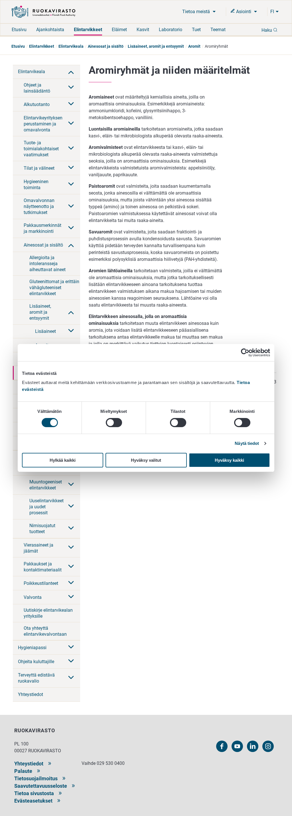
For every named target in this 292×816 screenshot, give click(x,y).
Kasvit (143, 29)
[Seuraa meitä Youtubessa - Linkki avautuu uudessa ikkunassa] (237, 746)
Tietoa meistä (196, 11)
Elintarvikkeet (88, 29)
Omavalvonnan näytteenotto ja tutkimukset (39, 206)
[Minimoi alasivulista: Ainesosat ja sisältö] (71, 244)
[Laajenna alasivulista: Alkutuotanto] (71, 104)
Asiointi (243, 11)
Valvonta (33, 597)
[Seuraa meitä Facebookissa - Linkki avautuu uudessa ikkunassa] (222, 746)
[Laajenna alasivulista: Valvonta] (71, 597)
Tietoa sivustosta (34, 793)
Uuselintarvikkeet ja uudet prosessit (46, 506)
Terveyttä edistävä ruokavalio (36, 678)
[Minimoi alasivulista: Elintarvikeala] (71, 71)
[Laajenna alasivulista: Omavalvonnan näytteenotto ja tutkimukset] (71, 206)
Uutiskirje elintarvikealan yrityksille (48, 613)
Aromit (194, 46)
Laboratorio (170, 29)
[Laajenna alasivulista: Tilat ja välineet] (71, 168)
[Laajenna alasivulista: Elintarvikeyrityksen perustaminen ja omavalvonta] (71, 123)
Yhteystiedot (30, 694)
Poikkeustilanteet (41, 583)
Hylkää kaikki (63, 460)
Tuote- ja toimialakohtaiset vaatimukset (41, 148)
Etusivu (19, 29)
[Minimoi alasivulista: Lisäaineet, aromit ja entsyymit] (71, 312)
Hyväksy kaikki (229, 460)
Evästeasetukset (33, 801)
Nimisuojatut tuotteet (42, 528)
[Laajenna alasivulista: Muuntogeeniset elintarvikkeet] (71, 484)
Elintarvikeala (71, 46)
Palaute (23, 771)
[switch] (114, 422)
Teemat (218, 29)
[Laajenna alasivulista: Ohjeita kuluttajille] (71, 661)
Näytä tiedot (247, 443)
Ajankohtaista (50, 29)
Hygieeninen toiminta (36, 184)
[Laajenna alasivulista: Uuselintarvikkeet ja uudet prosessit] (71, 506)
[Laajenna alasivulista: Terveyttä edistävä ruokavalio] (71, 678)
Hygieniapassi (32, 647)
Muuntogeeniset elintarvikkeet (45, 485)
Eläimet (119, 29)
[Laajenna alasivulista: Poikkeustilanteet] (71, 583)
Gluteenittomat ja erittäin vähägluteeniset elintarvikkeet (54, 287)
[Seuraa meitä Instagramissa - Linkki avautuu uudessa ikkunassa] (268, 746)
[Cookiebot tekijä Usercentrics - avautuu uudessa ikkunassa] (245, 352)
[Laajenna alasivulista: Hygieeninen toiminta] (71, 184)
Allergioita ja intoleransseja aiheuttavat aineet (47, 263)
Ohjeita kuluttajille (36, 661)
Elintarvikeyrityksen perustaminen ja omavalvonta (43, 124)
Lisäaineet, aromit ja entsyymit (156, 46)
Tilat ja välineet (39, 168)
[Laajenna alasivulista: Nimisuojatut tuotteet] (71, 528)
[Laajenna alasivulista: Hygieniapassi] (71, 647)
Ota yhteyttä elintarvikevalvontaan (45, 631)
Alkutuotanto (37, 104)
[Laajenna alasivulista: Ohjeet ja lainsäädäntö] (71, 87)
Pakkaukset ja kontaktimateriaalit (43, 567)
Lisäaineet (45, 331)
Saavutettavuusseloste (40, 786)
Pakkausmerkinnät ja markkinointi (42, 228)
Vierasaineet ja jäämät (38, 548)
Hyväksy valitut (146, 460)
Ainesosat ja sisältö (105, 46)
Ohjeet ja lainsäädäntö (37, 88)
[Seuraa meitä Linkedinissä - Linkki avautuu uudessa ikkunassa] (252, 746)
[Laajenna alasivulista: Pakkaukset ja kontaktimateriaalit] (71, 566)
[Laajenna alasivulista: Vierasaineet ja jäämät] (71, 547)
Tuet (196, 29)
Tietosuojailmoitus (36, 778)
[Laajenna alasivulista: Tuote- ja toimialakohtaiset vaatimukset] (71, 148)
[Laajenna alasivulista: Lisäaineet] (71, 331)
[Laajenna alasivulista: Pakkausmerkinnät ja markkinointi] (71, 228)
